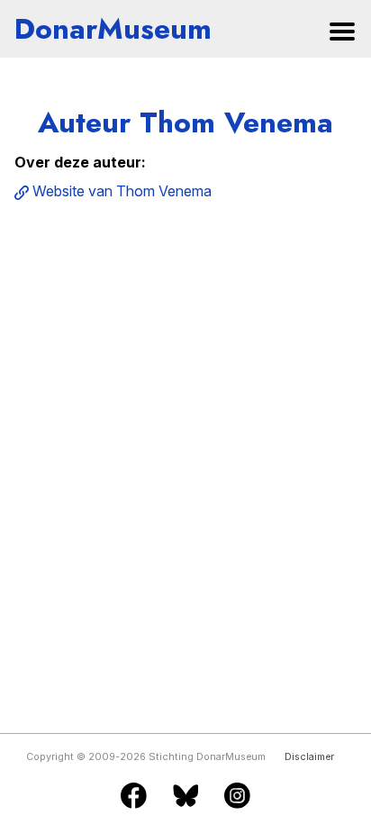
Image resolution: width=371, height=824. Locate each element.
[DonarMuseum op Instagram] (237, 796)
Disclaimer (309, 757)
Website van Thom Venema (122, 191)
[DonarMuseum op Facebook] (134, 796)
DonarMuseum (113, 29)
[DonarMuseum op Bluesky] (186, 796)
